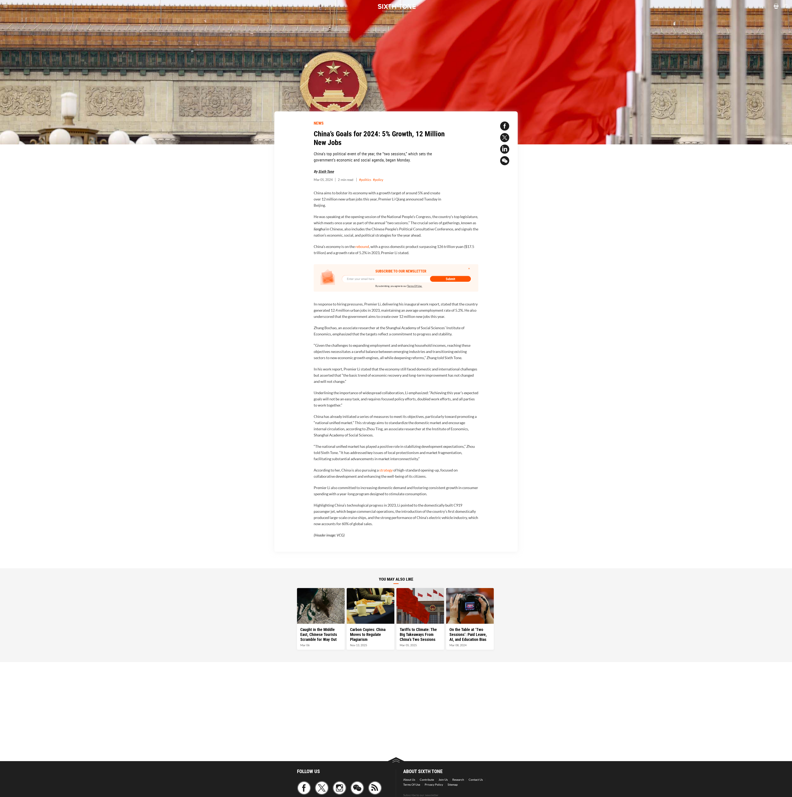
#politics (365, 180)
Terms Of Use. (414, 286)
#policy (378, 180)
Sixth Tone (326, 171)
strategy (386, 470)
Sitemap (453, 784)
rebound (362, 246)
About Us (409, 779)
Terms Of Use (411, 784)
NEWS (319, 123)
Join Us (443, 779)
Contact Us (476, 779)
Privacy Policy (434, 784)
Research (458, 779)
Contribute (427, 779)
